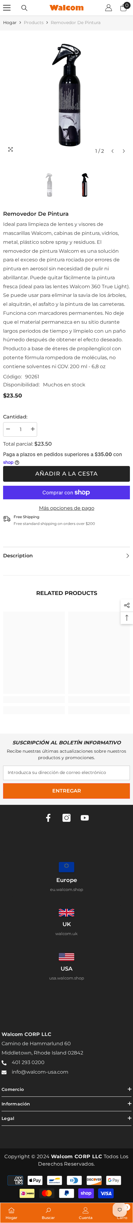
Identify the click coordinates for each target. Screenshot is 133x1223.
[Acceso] (108, 7)
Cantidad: (15, 417)
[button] (112, 151)
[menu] (7, 7)
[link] (34, 699)
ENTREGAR (66, 791)
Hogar (10, 22)
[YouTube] (85, 818)
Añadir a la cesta (66, 473)
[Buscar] (24, 8)
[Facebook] (48, 818)
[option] (66, 94)
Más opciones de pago (66, 508)
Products (34, 22)
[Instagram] (66, 818)
